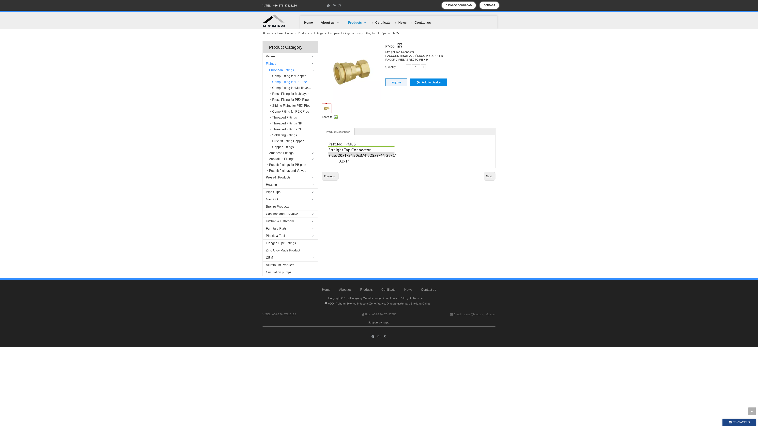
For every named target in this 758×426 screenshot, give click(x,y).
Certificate (388, 289)
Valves (270, 56)
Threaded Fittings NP (287, 123)
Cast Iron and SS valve (282, 214)
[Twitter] (340, 5)
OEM (269, 257)
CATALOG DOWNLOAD (459, 5)
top (752, 411)
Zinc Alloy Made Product (283, 250)
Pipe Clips (273, 192)
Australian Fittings (281, 159)
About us (345, 289)
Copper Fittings (283, 147)
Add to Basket (431, 82)
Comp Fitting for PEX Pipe (290, 111)
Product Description (338, 131)
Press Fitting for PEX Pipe (290, 99)
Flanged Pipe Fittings (281, 243)
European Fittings (281, 70)
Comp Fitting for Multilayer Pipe (294, 88)
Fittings (271, 63)
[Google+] (334, 5)
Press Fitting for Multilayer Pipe (294, 93)
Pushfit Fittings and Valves (287, 170)
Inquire (396, 82)
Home (326, 289)
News (408, 289)
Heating (271, 184)
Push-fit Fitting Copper (288, 141)
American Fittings (281, 153)
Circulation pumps (278, 272)
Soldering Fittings (284, 135)
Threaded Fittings (284, 117)
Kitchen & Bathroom (280, 221)
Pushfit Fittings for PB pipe (287, 164)
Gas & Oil (272, 199)
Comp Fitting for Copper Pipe (292, 76)
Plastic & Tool (275, 235)
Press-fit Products (278, 177)
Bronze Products (277, 206)
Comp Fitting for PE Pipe (289, 82)
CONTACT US (489, 6)
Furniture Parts (276, 228)
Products (366, 289)
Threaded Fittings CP (287, 129)
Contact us (428, 289)
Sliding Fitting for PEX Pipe (291, 105)
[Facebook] (328, 5)
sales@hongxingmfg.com (479, 314)
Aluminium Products (280, 265)
